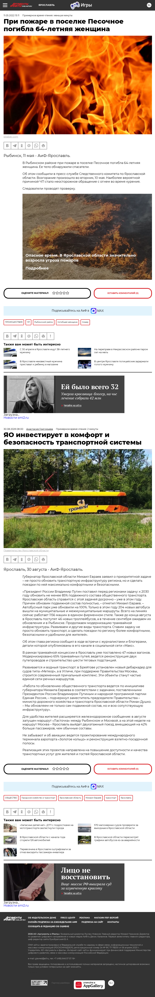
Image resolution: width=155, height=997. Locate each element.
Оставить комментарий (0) (123, 293)
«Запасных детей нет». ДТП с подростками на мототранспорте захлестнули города (46, 826)
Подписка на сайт (92, 922)
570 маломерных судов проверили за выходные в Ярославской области (116, 826)
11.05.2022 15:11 (11, 15)
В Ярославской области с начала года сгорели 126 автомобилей (42, 839)
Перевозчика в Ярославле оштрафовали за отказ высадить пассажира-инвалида (45, 851)
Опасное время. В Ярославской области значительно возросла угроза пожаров (81, 258)
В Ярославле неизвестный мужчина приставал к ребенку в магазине (41, 363)
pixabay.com (11, 136)
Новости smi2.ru (16, 417)
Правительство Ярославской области (26, 550)
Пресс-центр (67, 918)
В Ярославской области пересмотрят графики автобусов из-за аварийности (117, 839)
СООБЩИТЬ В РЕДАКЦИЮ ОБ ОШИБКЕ (48, 926)
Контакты (113, 922)
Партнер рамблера (61, 983)
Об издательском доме (42, 918)
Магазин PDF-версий (106, 918)
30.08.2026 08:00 (13, 429)
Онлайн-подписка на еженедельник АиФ (52, 922)
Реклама (84, 918)
